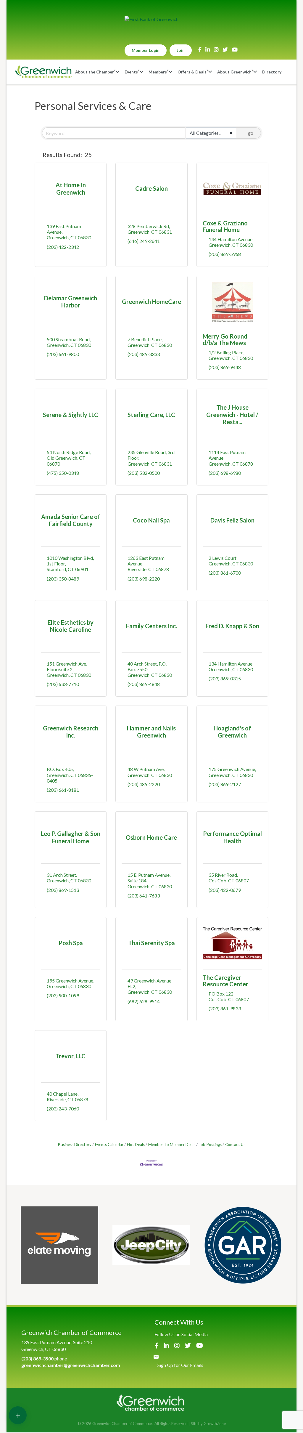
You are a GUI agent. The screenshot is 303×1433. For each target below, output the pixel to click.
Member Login (145, 50)
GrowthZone (215, 1423)
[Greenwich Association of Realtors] (243, 1245)
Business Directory (74, 1144)
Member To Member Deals (171, 1144)
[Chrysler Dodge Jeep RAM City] (151, 1245)
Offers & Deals (192, 71)
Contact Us (235, 1144)
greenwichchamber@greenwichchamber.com (70, 1365)
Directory (271, 71)
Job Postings (210, 1144)
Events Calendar (109, 1144)
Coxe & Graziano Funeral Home (225, 226)
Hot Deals (136, 1144)
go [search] (250, 133)
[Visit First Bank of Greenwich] (151, 19)
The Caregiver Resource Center (225, 981)
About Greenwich (234, 71)
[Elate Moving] (59, 1245)
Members (158, 71)
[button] (37, 154)
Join (181, 50)
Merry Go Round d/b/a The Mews (225, 339)
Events (131, 71)
